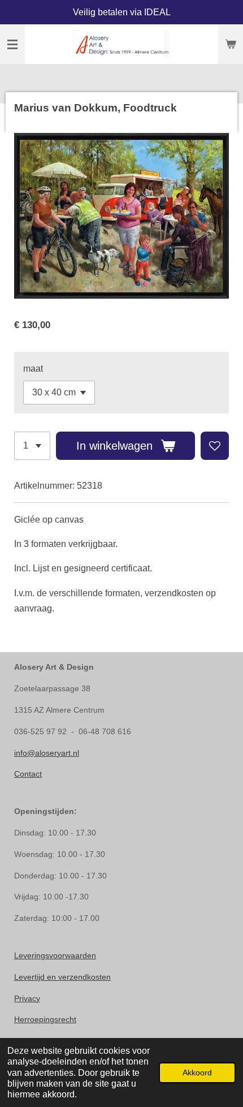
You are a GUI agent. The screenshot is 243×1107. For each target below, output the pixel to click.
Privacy (27, 998)
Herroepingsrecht (45, 1019)
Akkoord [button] (197, 1072)
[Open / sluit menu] (12, 44)
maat (33, 368)
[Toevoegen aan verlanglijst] (215, 446)
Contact (28, 773)
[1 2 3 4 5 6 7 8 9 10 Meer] (32, 446)
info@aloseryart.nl (46, 752)
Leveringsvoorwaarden (55, 955)
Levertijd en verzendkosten (62, 976)
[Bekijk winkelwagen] (230, 44)
